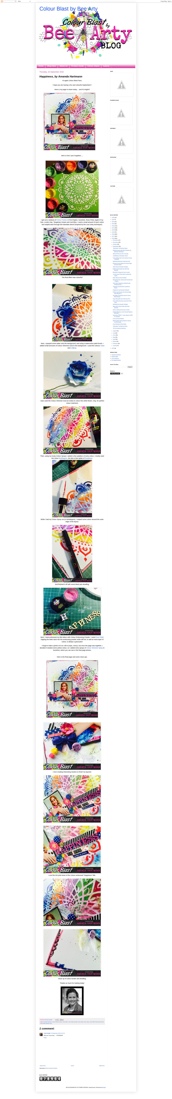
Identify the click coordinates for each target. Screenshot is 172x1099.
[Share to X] (59, 1020)
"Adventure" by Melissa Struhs (120, 248)
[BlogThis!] (58, 1020)
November (115, 242)
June (114, 335)
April (114, 339)
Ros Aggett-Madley (116, 360)
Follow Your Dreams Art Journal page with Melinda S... (122, 292)
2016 (113, 238)
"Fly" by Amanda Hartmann (119, 328)
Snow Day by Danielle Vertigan (120, 266)
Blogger (104, 1087)
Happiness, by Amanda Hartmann (121, 290)
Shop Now (51, 66)
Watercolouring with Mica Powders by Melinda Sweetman (122, 251)
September (116, 246)
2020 (113, 230)
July (114, 333)
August (115, 331)
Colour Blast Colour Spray (83, 1021)
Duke (102, 346)
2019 (113, 232)
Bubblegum (63, 458)
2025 (113, 219)
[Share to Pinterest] (63, 1020)
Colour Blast (65, 1021)
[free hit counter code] (50, 1080)
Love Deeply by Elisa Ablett (119, 324)
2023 (113, 223)
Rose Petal (99, 637)
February (115, 343)
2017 (113, 236)
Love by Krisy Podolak (118, 318)
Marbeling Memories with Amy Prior (121, 261)
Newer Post (43, 1065)
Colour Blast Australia (72, 1021)
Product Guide (77, 66)
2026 (113, 217)
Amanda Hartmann (47, 1021)
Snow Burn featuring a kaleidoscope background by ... (122, 284)
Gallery (106, 66)
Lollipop (73, 348)
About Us (64, 66)
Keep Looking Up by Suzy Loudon (121, 309)
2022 (113, 225)
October (115, 244)
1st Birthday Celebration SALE (120, 255)
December (115, 240)
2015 (113, 348)
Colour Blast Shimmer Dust (46, 1023)
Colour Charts (93, 66)
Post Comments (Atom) (51, 1068)
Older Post (101, 1065)
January (115, 345)
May (114, 337)
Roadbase (88, 458)
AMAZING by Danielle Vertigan (120, 304)
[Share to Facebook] (61, 1020)
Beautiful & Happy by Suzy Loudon (121, 272)
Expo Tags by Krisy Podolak (119, 277)
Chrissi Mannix (115, 358)
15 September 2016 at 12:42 (58, 1033)
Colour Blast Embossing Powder (97, 1021)
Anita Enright (47, 1033)
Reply (45, 1037)
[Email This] (56, 1020)
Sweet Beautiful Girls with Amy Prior (121, 299)
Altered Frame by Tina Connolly (120, 253)
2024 (113, 221)
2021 (113, 228)
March (114, 341)
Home (41, 66)
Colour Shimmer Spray (94, 648)
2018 (113, 234)
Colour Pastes (62, 220)
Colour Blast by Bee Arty (68, 9)
